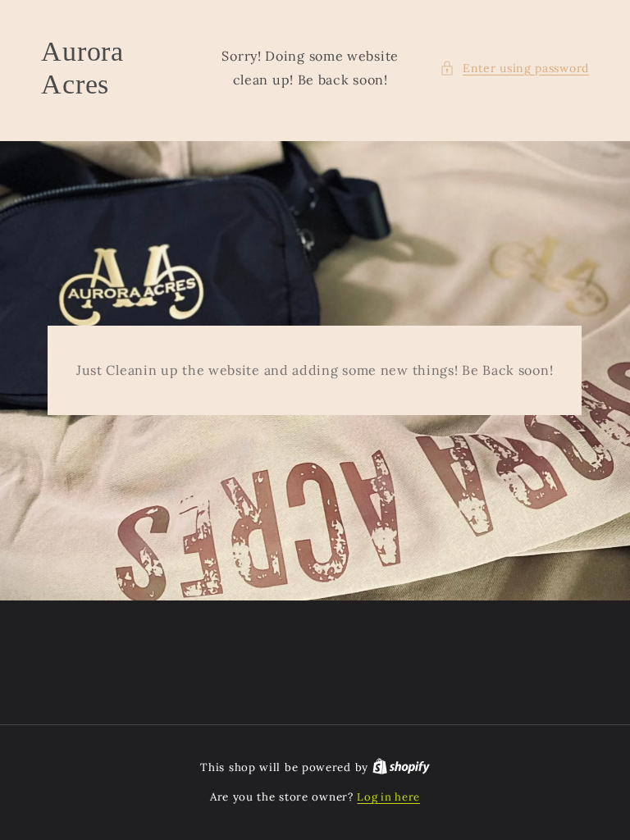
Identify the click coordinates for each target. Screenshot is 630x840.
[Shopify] (401, 767)
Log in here (388, 797)
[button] (514, 68)
